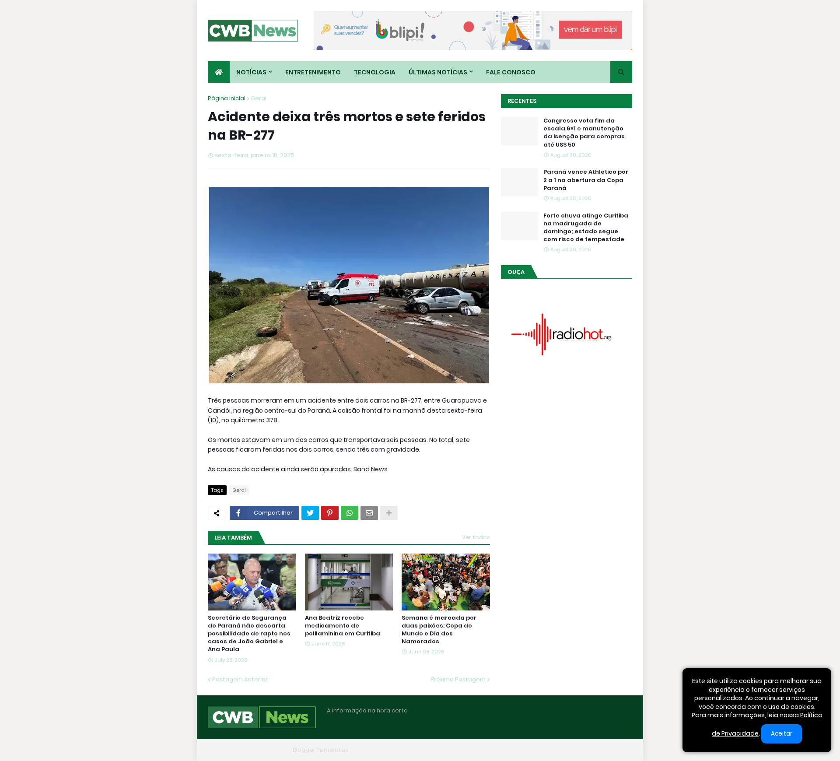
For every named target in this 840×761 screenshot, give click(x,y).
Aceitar (781, 733)
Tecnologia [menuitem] (375, 72)
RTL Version (616, 750)
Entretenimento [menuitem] (313, 72)
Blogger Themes (265, 750)
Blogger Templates (320, 750)
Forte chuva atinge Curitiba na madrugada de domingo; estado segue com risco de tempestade (585, 228)
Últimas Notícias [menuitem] (438, 72)
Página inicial (226, 98)
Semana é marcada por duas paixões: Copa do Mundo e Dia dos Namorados (439, 630)
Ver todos (476, 537)
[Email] (369, 513)
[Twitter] (310, 513)
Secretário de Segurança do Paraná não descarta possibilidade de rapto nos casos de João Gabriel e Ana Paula (249, 634)
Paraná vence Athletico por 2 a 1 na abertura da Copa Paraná (585, 180)
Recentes (522, 101)
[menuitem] (219, 72)
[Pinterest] (330, 513)
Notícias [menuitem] (251, 72)
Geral (258, 98)
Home (498, 750)
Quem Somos (536, 750)
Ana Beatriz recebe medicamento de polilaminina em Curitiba (342, 626)
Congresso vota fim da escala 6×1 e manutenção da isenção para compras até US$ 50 (584, 133)
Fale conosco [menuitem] (511, 72)
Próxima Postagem (458, 679)
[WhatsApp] (349, 513)
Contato (577, 750)
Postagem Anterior (240, 679)
